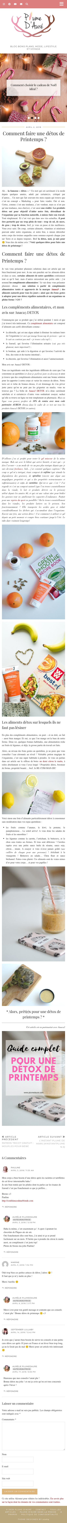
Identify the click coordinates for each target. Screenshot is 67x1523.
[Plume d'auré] (33, 21)
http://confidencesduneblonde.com (17, 1200)
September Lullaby (22, 1329)
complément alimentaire (42, 323)
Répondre (11, 1207)
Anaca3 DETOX (37, 390)
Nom (4, 1454)
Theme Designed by (33, 1519)
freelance (18, 468)
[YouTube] (15, 4)
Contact (41, 1509)
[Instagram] (4, 4)
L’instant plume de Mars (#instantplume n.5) (50, 1141)
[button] (63, 4)
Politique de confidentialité (39, 1514)
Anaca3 (55, 289)
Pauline (15, 1167)
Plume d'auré (23, 1509)
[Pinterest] (9, 4)
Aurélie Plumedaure (25, 1217)
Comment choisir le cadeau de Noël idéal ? (33, 87)
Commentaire (9, 1419)
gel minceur (46, 458)
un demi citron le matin (51, 761)
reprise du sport (18, 500)
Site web (6, 1478)
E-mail (5, 1466)
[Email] (21, 4)
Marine (15, 1262)
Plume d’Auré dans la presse (38, 1512)
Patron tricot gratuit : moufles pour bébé (17, 1141)
